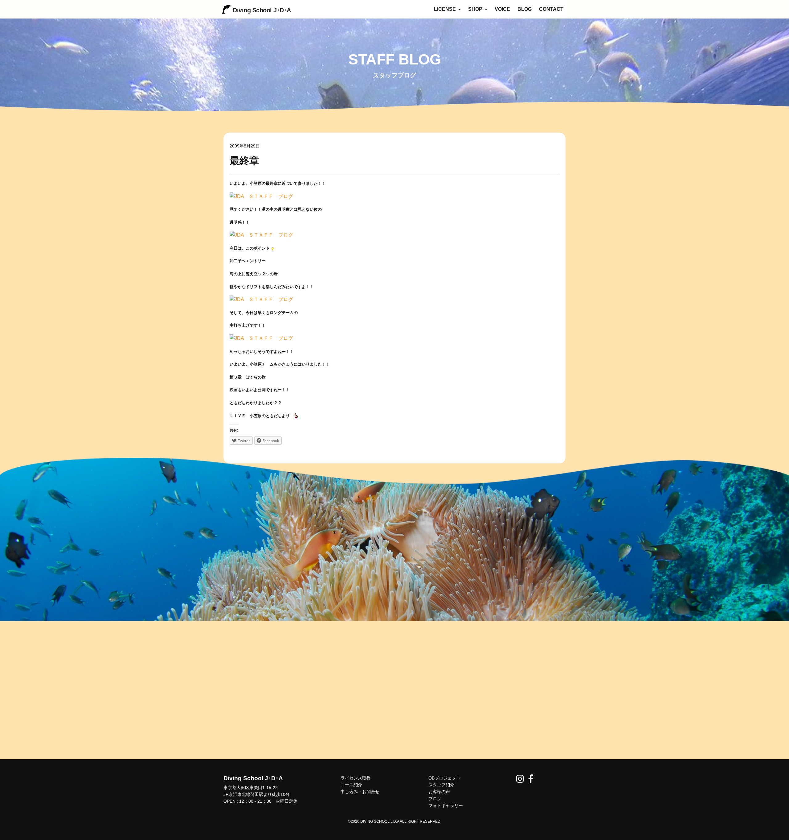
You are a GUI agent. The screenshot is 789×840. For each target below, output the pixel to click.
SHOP (476, 9)
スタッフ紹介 (441, 784)
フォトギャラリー (445, 805)
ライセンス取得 (356, 778)
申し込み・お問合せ (360, 791)
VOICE (502, 9)
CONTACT (551, 9)
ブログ (434, 798)
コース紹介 (351, 784)
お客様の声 (439, 791)
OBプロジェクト (444, 778)
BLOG (524, 9)
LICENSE (445, 9)
